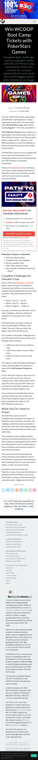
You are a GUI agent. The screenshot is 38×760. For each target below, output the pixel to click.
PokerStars (16, 168)
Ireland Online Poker (13, 561)
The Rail (9, 570)
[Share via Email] (34, 490)
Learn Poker (10, 573)
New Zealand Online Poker (15, 558)
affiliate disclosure (23, 744)
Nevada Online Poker (13, 532)
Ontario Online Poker (13, 542)
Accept (34, 755)
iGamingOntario (14, 725)
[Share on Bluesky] (8, 490)
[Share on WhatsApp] (26, 490)
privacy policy (23, 742)
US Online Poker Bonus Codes (17, 535)
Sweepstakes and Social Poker (16, 565)
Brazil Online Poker (13, 556)
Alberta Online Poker (13, 544)
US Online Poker (12, 522)
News (8, 583)
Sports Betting (11, 578)
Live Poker (9, 568)
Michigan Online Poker (14, 525)
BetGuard (25, 720)
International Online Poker (16, 551)
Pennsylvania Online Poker (15, 527)
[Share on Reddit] (17, 490)
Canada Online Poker (14, 539)
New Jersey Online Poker (15, 530)
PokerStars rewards (23, 283)
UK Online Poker (12, 553)
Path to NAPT (24, 237)
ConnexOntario (22, 710)
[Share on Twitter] (3, 490)
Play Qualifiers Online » (19, 234)
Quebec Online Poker (13, 547)
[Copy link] (30, 490)
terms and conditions (12, 742)
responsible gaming (11, 744)
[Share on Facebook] (12, 490)
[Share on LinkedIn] (21, 490)
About (8, 580)
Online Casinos (11, 575)
